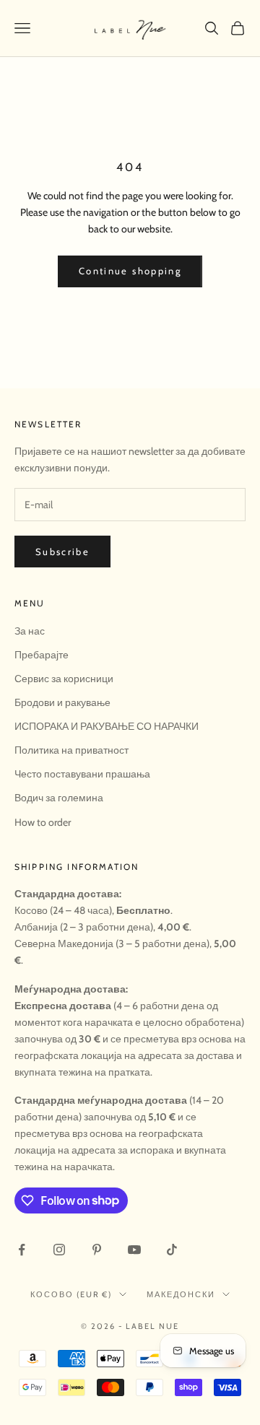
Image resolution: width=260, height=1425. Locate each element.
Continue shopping (130, 270)
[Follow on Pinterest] (97, 1249)
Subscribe (62, 551)
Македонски (181, 1294)
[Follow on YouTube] (134, 1249)
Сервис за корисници (63, 678)
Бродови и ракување (62, 702)
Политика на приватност (71, 750)
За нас (29, 630)
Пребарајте (41, 654)
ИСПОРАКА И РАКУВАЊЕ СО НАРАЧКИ (106, 726)
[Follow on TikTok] (172, 1249)
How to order (42, 822)
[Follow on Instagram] (59, 1249)
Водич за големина (58, 797)
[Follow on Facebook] (21, 1249)
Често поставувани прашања (82, 773)
